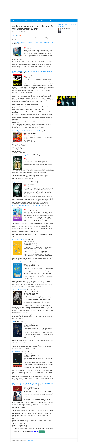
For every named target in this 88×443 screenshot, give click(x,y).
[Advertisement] (38, 9)
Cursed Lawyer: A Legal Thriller (22, 155)
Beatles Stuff (40, 20)
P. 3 (29, 20)
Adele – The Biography (19, 289)
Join (13, 321)
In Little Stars (16, 351)
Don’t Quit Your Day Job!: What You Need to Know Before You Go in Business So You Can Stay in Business (32, 384)
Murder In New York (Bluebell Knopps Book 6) (26, 205)
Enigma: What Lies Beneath (21, 182)
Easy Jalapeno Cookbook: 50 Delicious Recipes (27, 131)
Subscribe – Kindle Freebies (51, 20)
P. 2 (26, 20)
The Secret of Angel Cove (20, 262)
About (33, 20)
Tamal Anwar (30, 440)
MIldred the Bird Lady (19, 239)
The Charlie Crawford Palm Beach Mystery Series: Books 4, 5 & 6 (32, 42)
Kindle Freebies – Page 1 (17, 20)
